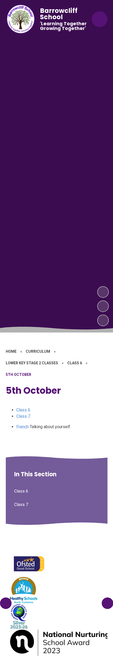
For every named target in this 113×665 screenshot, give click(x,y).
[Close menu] (99, 19)
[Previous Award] (6, 603)
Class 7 (23, 416)
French (22, 426)
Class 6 (23, 409)
